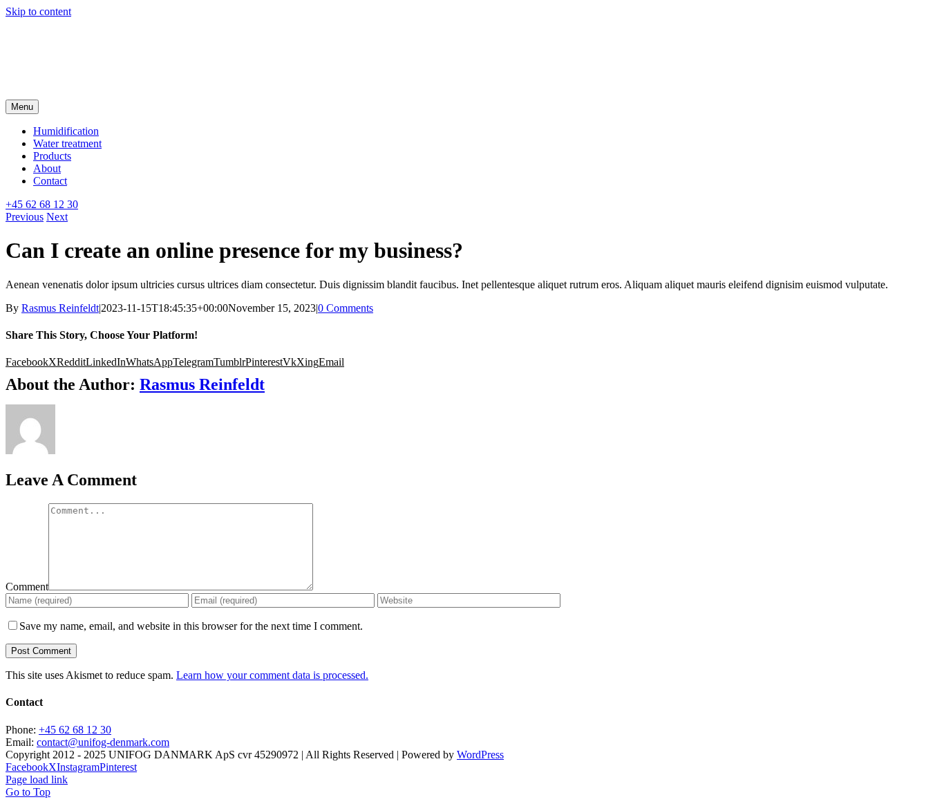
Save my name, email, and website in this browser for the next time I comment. (191, 626)
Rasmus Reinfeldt (60, 308)
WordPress (480, 754)
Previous (25, 217)
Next (57, 217)
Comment (27, 586)
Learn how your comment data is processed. (272, 675)
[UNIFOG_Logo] (109, 93)
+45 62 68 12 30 (75, 730)
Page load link (37, 779)
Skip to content (38, 11)
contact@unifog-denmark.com (103, 742)
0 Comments (345, 308)
